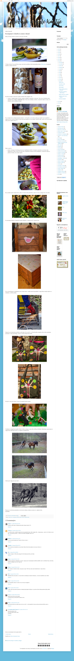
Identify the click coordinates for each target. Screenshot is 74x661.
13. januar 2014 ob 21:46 (15, 602)
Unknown (10, 530)
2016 (59, 57)
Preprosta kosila (11, 28)
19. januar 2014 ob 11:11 (23, 609)
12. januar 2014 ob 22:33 (15, 523)
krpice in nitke (21, 517)
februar (60, 79)
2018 (59, 54)
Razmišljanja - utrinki (61, 158)
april (60, 75)
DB (8, 552)
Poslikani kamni (60, 155)
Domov (5, 28)
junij (60, 72)
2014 (59, 60)
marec (60, 77)
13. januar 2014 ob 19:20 (14, 580)
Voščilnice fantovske (61, 171)
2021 (59, 49)
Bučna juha (43, 64)
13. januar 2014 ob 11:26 (15, 559)
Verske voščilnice (61, 168)
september (61, 67)
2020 (59, 50)
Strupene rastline (61, 162)
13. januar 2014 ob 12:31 (15, 567)
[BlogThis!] (22, 515)
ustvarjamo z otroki (61, 165)
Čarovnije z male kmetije (62, 111)
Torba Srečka (61, 85)
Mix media (60, 144)
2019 (59, 52)
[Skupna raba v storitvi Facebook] (24, 515)
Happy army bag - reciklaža (63, 94)
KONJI (18, 517)
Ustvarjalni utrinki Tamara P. (13, 609)
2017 (59, 55)
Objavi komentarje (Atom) (15, 636)
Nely (9, 587)
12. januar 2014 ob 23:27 (16, 538)
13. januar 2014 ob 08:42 (13, 552)
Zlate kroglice (61, 87)
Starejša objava (50, 634)
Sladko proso (61, 82)
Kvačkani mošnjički (62, 98)
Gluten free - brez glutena (12, 517)
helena (9, 559)
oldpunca (9, 538)
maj (60, 74)
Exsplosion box (60, 132)
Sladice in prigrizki (61, 161)
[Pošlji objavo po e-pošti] (21, 515)
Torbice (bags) (18, 28)
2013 (59, 101)
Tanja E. (9, 523)
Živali (59, 174)
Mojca (9, 602)
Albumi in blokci (61, 126)
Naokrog (59, 147)
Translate (64, 39)
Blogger (52, 648)
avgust (60, 69)
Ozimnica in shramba (61, 152)
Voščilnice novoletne (61, 172)
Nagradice (59, 146)
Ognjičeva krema (65, 195)
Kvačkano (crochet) (33, 28)
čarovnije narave (60, 128)
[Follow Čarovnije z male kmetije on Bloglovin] (61, 177)
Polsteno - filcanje (61, 153)
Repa (63, 207)
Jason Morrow (44, 648)
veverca (9, 594)
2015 (59, 59)
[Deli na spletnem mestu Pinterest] (25, 515)
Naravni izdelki (60, 149)
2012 (59, 103)
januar (60, 80)
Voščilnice (59, 169)
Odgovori (9, 526)
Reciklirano (60, 159)
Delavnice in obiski (61, 129)
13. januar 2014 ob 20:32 (15, 594)
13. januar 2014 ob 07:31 (16, 545)
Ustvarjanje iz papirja (61, 166)
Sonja (9, 580)
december (61, 62)
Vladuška (9, 545)
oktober (60, 65)
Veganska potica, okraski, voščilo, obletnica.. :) (65, 202)
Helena (9, 567)
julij (60, 70)
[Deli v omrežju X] (23, 515)
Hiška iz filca (64, 212)
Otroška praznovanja (61, 150)
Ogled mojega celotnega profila (62, 121)
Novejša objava (8, 634)
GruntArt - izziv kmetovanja (62, 135)
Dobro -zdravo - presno (62, 131)
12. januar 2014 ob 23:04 (16, 530)
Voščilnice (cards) (25, 28)
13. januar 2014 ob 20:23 (14, 587)
